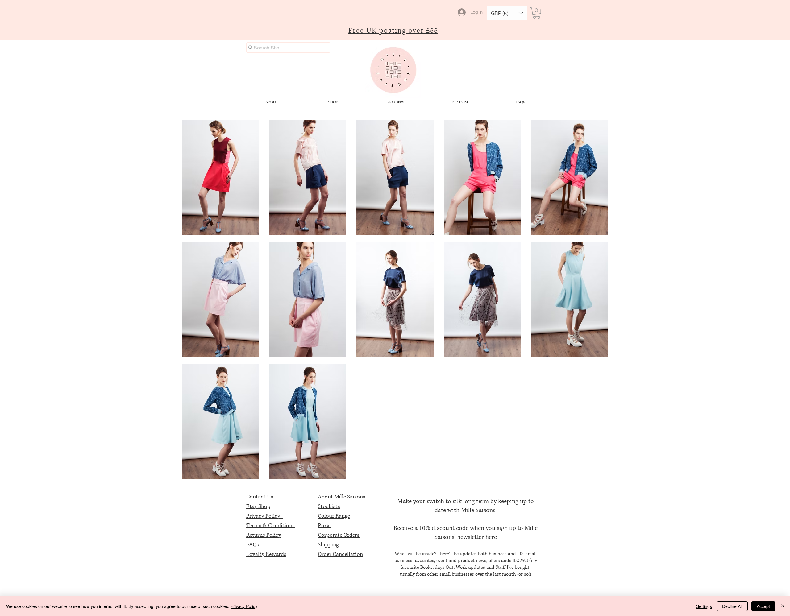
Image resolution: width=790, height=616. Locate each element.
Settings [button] (704, 606)
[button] (507, 13)
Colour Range (334, 516)
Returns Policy (263, 535)
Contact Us (259, 497)
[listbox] (507, 13)
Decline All (732, 606)
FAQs (252, 544)
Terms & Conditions (270, 525)
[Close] (782, 606)
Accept (763, 606)
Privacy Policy (264, 516)
